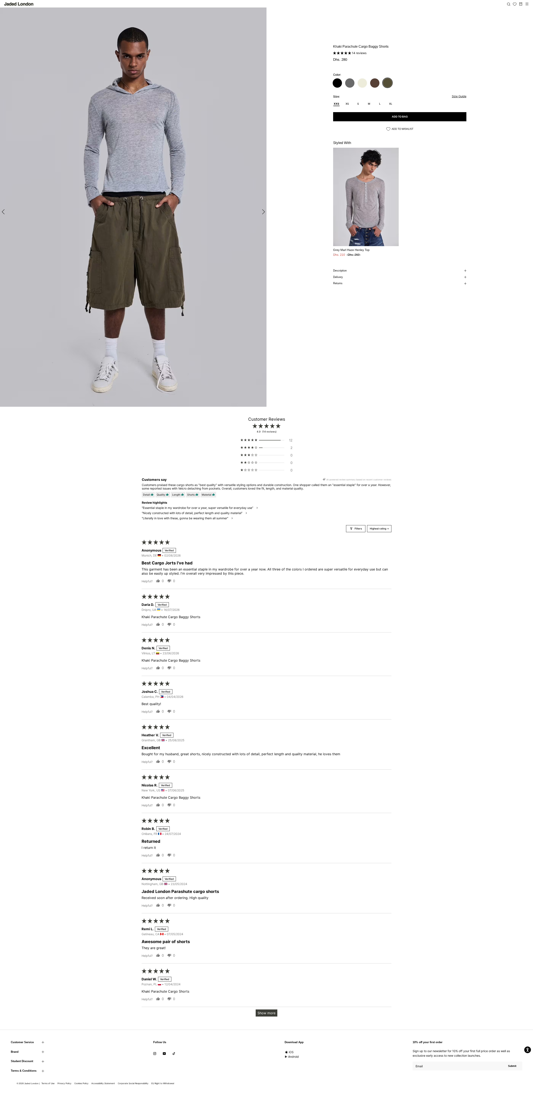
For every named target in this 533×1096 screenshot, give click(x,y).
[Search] (509, 4)
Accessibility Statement (103, 1083)
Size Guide (459, 96)
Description (340, 270)
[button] (342, 53)
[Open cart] (521, 4)
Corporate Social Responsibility (133, 1083)
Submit (512, 1066)
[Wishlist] (514, 4)
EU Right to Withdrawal (162, 1083)
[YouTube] (164, 1053)
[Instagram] (154, 1053)
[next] (262, 211)
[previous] (3, 211)
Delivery (338, 277)
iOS (291, 1052)
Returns (337, 283)
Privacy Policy (64, 1083)
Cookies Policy (81, 1083)
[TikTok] (173, 1053)
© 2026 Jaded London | (28, 1083)
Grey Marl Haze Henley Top (351, 250)
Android (293, 1056)
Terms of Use (48, 1083)
